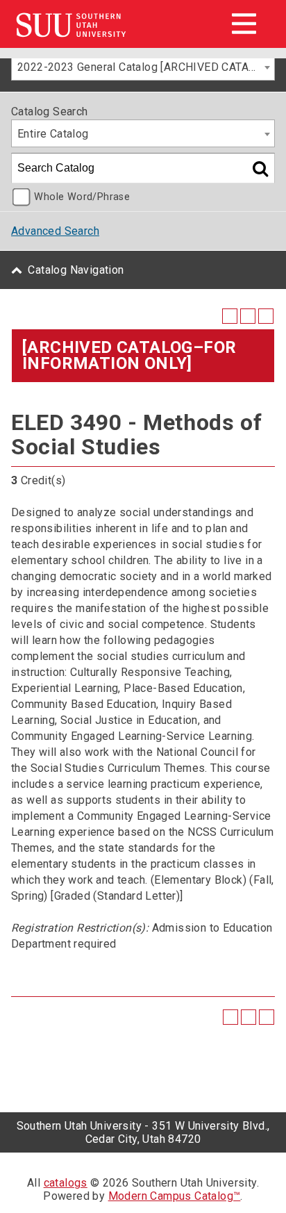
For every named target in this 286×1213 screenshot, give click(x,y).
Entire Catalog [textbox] (53, 133)
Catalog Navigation (76, 270)
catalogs (65, 1182)
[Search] (260, 168)
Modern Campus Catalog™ (174, 1196)
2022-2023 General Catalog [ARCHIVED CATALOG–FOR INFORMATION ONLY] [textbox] (145, 67)
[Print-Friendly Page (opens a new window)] (247, 316)
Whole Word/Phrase (82, 197)
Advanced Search (55, 231)
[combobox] (143, 67)
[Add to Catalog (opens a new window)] (229, 316)
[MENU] (244, 23)
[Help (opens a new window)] (266, 316)
